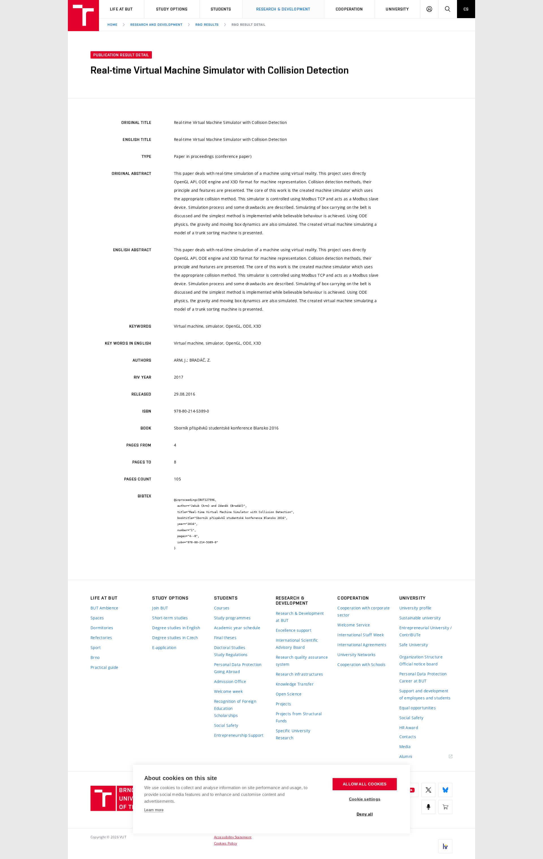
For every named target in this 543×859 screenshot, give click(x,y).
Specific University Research (293, 734)
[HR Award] (445, 846)
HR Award (408, 727)
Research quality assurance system (302, 660)
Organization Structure (421, 657)
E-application (164, 647)
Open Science (288, 694)
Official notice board (418, 664)
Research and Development (156, 25)
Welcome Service (353, 625)
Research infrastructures (299, 674)
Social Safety (226, 725)
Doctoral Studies (229, 647)
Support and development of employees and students (425, 694)
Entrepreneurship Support (239, 735)
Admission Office (230, 681)
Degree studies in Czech (175, 637)
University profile (415, 608)
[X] (428, 790)
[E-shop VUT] (445, 807)
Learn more (153, 810)
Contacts (407, 736)
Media (405, 746)
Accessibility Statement (233, 837)
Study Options (172, 9)
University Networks (356, 654)
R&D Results (207, 25)
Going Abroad (227, 671)
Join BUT (160, 608)
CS (466, 9)
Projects (283, 703)
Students (221, 9)
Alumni (405, 756)
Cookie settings (364, 799)
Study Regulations (231, 654)
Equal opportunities (417, 707)
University (397, 9)
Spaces (97, 617)
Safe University (413, 644)
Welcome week (228, 691)
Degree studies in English (176, 627)
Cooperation (349, 9)
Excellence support (293, 630)
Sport (95, 647)
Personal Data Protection (238, 664)
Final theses (225, 637)
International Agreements (361, 644)
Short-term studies (170, 617)
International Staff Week (360, 634)
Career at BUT (413, 681)
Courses (222, 608)
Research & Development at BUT (300, 617)
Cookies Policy (225, 843)
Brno (95, 657)
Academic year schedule (237, 627)
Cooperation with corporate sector (363, 611)
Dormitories (101, 627)
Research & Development (283, 9)
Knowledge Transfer (295, 684)
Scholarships (226, 715)
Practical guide (104, 667)
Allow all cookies (364, 784)
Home (112, 25)
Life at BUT (121, 9)
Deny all (365, 814)
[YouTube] (411, 790)
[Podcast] (428, 807)
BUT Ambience (104, 608)
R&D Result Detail (248, 25)
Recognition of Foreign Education (235, 705)
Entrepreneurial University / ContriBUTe (425, 631)
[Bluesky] (445, 790)
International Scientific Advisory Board (297, 643)
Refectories (101, 637)
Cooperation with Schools (361, 664)
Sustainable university (420, 617)
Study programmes (232, 617)
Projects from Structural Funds (299, 717)
